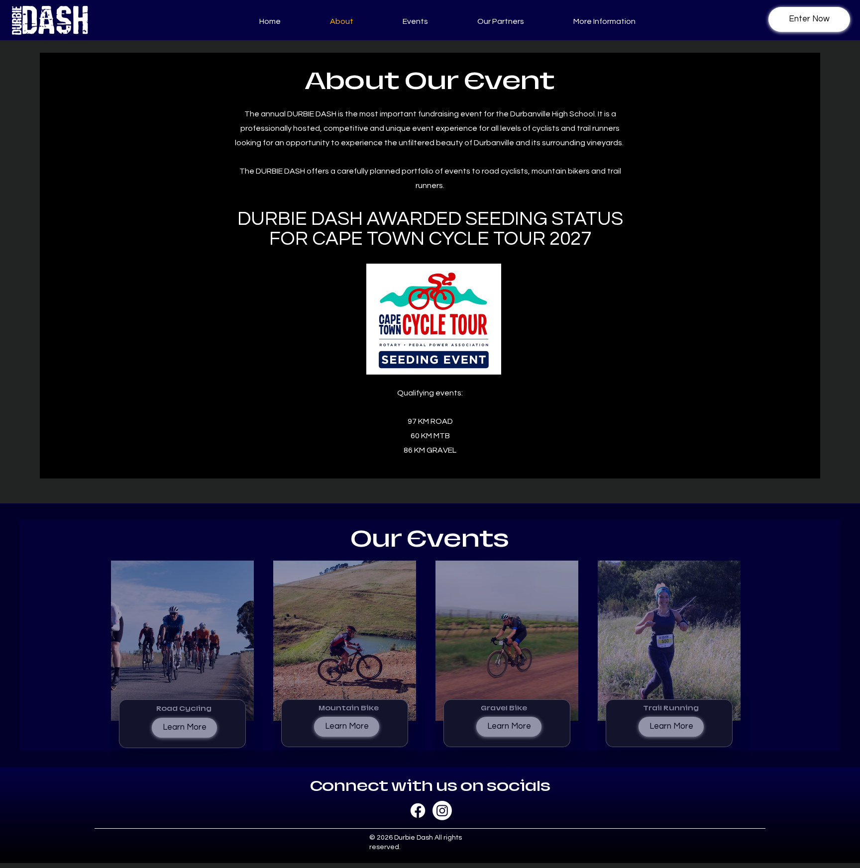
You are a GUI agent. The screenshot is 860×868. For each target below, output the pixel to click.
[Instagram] (442, 810)
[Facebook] (418, 810)
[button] (398, 21)
